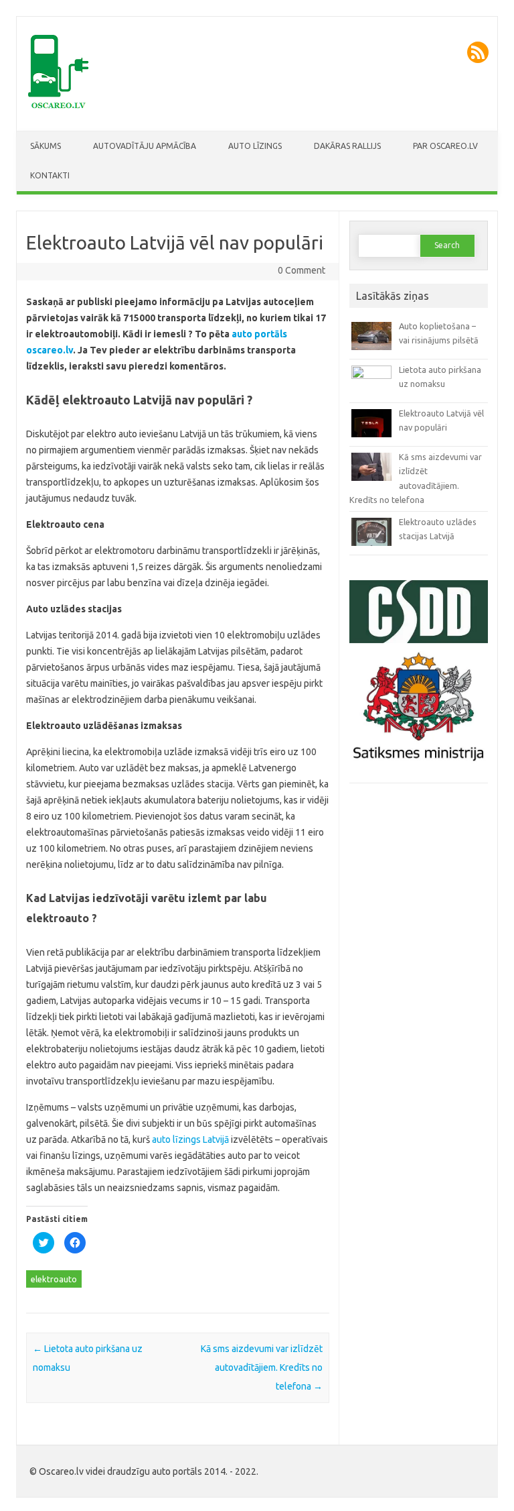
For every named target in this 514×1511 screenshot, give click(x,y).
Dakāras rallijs (347, 146)
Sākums (45, 146)
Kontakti (50, 175)
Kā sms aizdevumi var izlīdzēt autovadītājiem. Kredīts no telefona (262, 1367)
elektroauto (54, 1279)
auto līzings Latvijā (191, 1139)
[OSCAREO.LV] (60, 108)
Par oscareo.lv (445, 146)
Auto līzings (255, 146)
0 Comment (301, 270)
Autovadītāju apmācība (144, 146)
